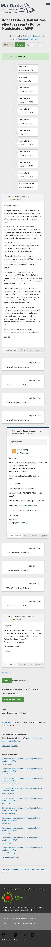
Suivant (15, 745)
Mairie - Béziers (7, 774)
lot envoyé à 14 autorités (28, 39)
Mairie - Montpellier (8, 813)
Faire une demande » (13, 699)
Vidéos (25, 940)
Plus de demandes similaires (10, 857)
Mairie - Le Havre (7, 803)
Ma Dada (18, 8)
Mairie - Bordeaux (8, 794)
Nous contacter (23, 907)
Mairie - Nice (6, 833)
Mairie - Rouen (7, 764)
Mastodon (17, 940)
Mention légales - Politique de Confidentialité (18, 910)
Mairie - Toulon (33, 36)
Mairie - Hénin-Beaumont (10, 784)
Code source (6, 940)
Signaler (39, 350)
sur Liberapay (20, 923)
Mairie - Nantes (7, 823)
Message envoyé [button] (14, 196)
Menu (48, 3)
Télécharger (24, 453)
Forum (33, 940)
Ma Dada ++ (7, 722)
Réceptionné (15, 199)
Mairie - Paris (6, 843)
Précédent (6, 745)
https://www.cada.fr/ (31, 505)
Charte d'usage (37, 907)
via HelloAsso (32, 923)
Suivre (20, 45)
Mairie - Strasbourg (8, 853)
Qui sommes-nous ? (9, 907)
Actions (7, 44)
